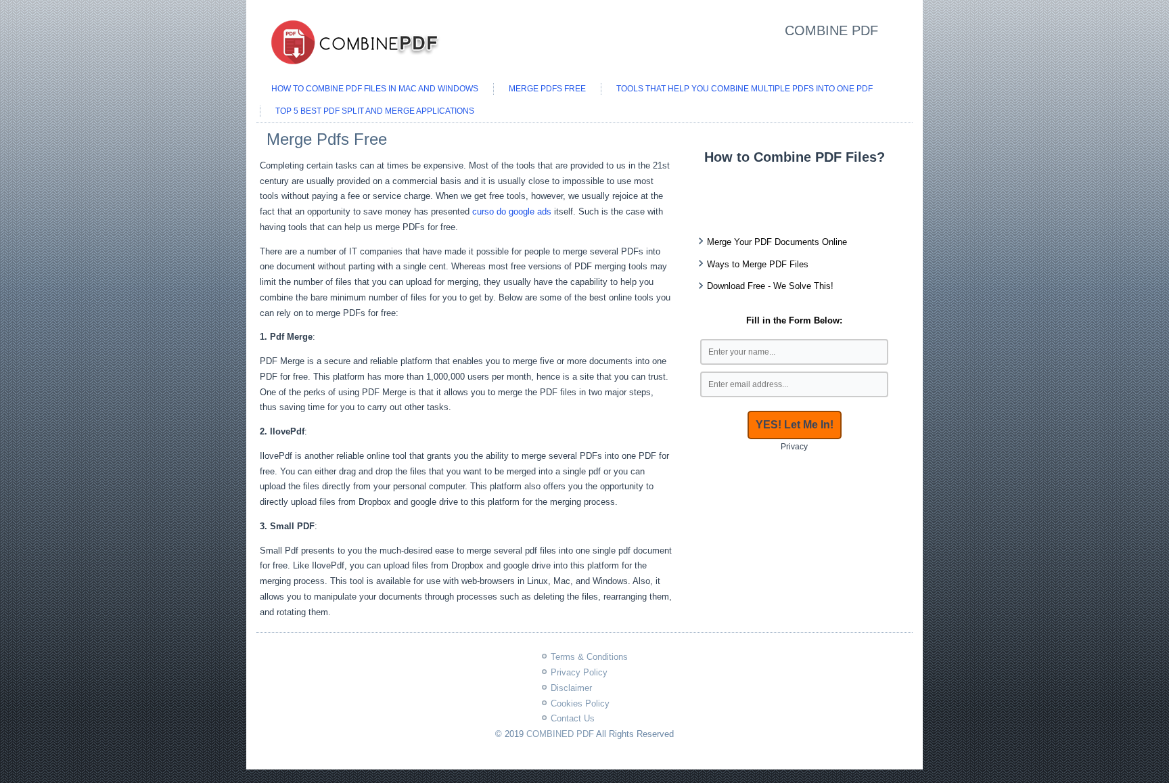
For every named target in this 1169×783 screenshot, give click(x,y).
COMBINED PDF (560, 734)
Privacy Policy (579, 672)
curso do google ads (511, 211)
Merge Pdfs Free (547, 88)
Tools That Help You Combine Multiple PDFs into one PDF (744, 88)
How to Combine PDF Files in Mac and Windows (374, 88)
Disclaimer (571, 688)
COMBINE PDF (831, 30)
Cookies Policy (580, 703)
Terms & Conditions (589, 657)
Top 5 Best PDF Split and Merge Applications (374, 111)
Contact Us (573, 718)
